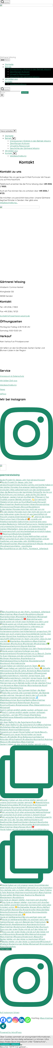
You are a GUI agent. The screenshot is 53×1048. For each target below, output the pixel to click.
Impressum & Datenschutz (12, 376)
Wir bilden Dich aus (8, 380)
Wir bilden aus (11, 79)
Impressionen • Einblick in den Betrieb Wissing (30, 69)
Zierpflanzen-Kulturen (20, 71)
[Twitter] (9, 1020)
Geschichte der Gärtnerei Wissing (24, 76)
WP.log (3, 394)
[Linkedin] (21, 1020)
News (2, 389)
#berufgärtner (46, 1018)
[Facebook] (3, 1020)
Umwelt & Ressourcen (20, 74)
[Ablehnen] (21, 1044)
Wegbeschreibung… (9, 202)
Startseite (9, 64)
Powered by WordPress (11, 1032)
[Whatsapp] (28, 1020)
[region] (26, 113)
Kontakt (8, 81)
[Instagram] (15, 1020)
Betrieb (8, 67)
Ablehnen (15, 1044)
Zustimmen (5, 1044)
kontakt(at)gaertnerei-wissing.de (15, 316)
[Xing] (3, 1026)
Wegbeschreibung (18, 84)
